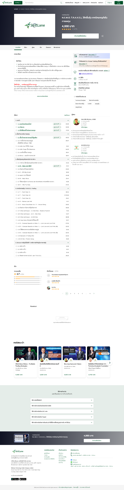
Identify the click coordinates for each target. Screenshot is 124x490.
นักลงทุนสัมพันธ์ (62, 461)
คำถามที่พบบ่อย (76, 453)
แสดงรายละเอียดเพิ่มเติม (42, 96)
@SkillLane (75, 462)
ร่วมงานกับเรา (62, 459)
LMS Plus (61, 463)
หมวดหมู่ (17, 3)
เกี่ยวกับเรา (61, 453)
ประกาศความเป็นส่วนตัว (85, 487)
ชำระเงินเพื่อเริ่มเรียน (80, 36)
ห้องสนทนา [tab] (48, 47)
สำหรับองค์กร (94, 3)
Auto (45, 35)
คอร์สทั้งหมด (47, 453)
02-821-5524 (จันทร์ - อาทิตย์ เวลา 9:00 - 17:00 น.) (84, 455)
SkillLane (75, 460)
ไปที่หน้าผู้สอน (84, 127)
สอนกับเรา (100, 3)
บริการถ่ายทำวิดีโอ (62, 457)
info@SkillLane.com (77, 464)
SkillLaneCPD (86, 3)
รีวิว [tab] (41, 47)
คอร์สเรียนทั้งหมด (69, 3)
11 (90, 294)
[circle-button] (109, 362)
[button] (80, 100)
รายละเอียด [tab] (17, 47)
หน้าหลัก (16, 9)
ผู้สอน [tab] (33, 47)
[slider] (32, 35)
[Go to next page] (94, 293)
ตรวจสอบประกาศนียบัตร (49, 459)
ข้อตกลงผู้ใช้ (75, 487)
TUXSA (45, 455)
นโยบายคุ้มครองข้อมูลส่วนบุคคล (65, 487)
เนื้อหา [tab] (25, 47)
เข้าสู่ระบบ (109, 3)
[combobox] (43, 2)
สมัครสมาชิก (118, 2)
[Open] (61, 2)
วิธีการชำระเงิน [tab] (57, 47)
